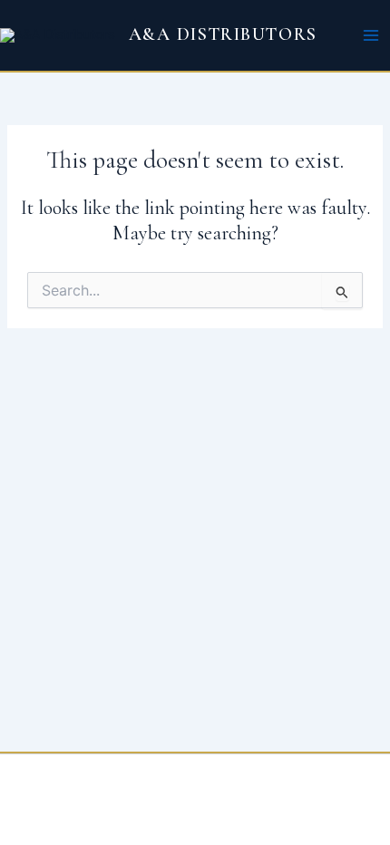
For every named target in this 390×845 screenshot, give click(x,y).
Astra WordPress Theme (319, 796)
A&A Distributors (223, 34)
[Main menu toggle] (371, 35)
